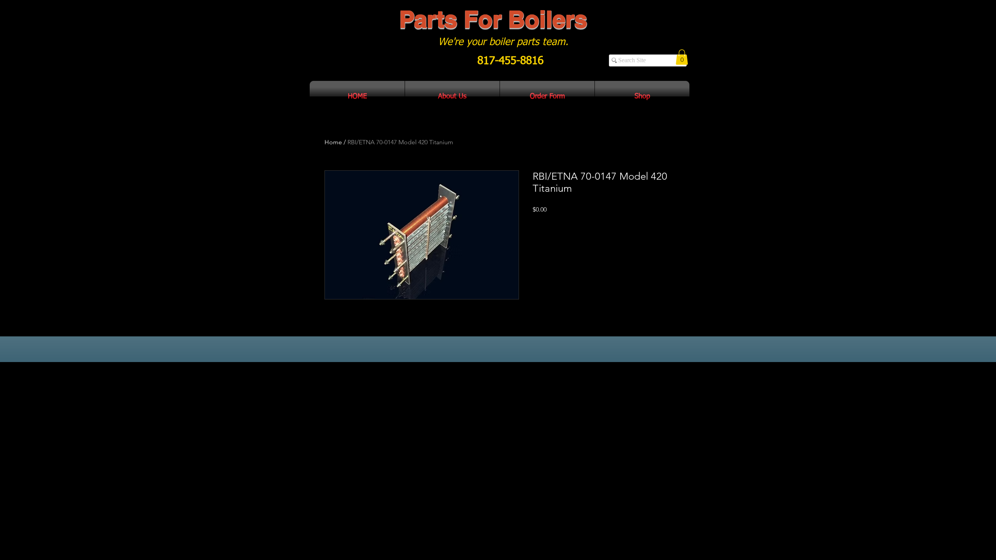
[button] (681, 57)
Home (333, 142)
